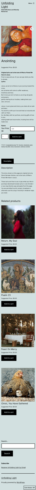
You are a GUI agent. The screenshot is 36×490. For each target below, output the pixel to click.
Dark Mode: (28, 488)
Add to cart (17, 137)
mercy (12, 146)
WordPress (21, 482)
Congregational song (11, 145)
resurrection (17, 146)
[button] (31, 28)
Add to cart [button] (9, 250)
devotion (21, 145)
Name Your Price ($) (5, 128)
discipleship (26, 145)
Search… (4, 441)
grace (31, 145)
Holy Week (7, 146)
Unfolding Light (9, 478)
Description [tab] (8, 161)
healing (3, 146)
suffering (23, 146)
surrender (27, 146)
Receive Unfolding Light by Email (13, 467)
